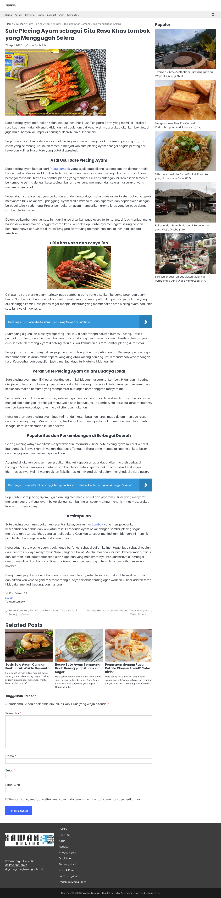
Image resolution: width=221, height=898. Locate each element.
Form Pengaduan (69, 876)
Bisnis (41, 14)
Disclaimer (65, 858)
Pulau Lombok (60, 169)
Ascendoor (126, 893)
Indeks (63, 829)
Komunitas (73, 14)
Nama (10, 756)
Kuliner (18, 14)
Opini (61, 14)
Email (10, 770)
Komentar (13, 713)
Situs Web (12, 785)
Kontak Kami (66, 870)
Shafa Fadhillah (36, 45)
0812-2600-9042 (16, 865)
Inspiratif (51, 14)
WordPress (153, 893)
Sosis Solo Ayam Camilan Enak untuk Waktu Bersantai (27, 666)
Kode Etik (64, 835)
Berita (8, 14)
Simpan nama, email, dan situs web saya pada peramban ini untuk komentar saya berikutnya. (74, 799)
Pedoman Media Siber (72, 881)
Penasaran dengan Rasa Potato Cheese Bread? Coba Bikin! (127, 668)
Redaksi (64, 846)
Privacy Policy (67, 852)
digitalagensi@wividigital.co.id (24, 869)
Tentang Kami (67, 864)
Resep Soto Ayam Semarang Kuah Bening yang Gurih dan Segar (77, 668)
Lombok (97, 524)
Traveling (30, 14)
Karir (62, 840)
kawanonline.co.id (90, 893)
